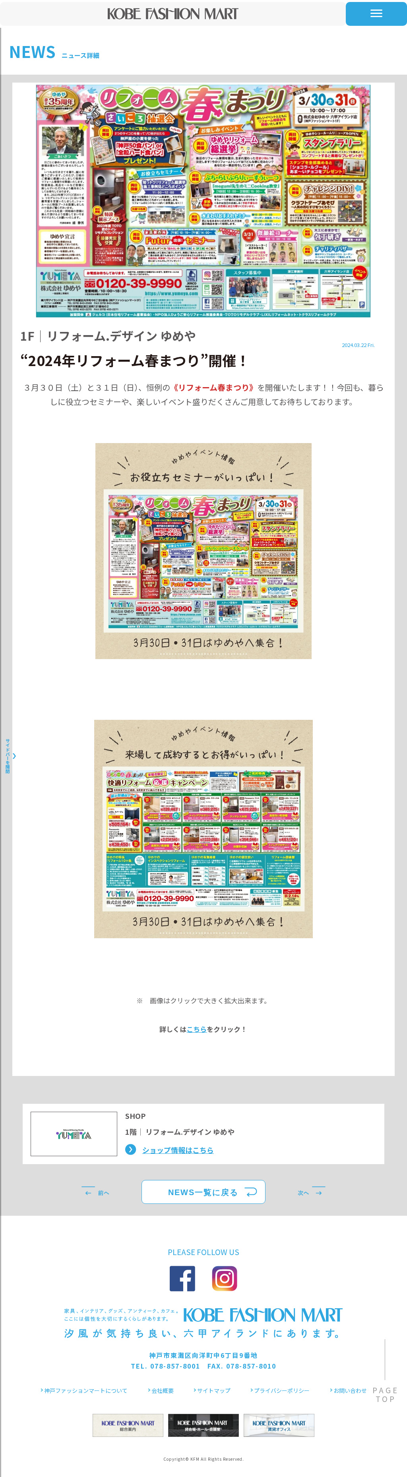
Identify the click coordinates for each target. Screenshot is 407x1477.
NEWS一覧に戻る (203, 1192)
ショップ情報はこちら (178, 1150)
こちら (196, 1029)
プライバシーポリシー (282, 1390)
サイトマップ (214, 1390)
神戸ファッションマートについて (86, 1390)
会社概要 (162, 1390)
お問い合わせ (350, 1390)
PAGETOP (385, 1394)
